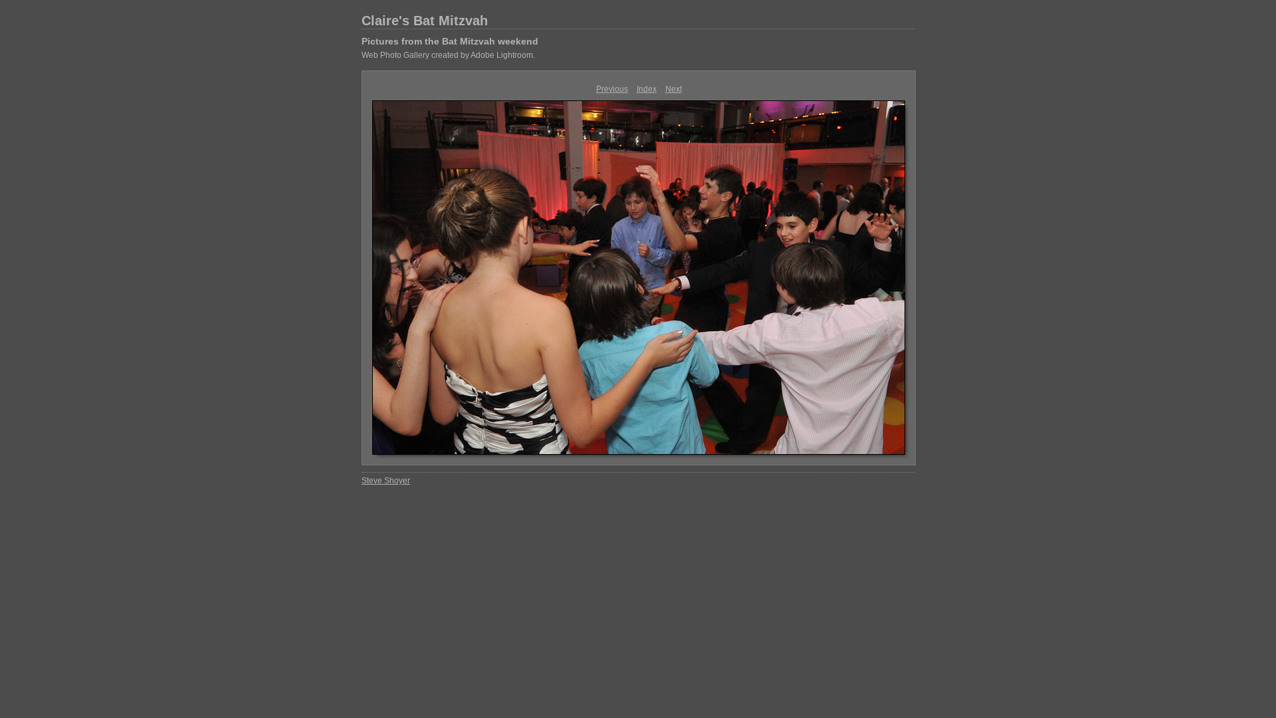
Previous (612, 89)
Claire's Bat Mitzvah (425, 20)
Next (673, 89)
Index (647, 89)
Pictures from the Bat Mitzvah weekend (450, 41)
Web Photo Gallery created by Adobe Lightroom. (448, 55)
